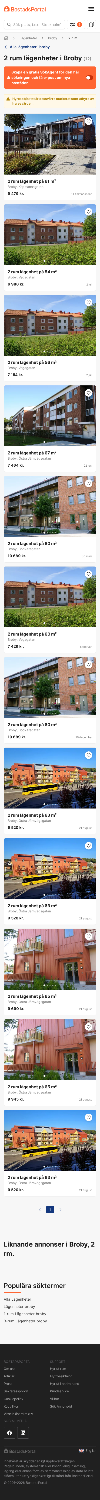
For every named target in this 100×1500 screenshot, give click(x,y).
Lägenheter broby (19, 1306)
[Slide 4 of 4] (54, 170)
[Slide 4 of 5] (52, 261)
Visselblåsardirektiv (18, 1414)
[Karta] (91, 24)
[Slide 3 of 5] (50, 261)
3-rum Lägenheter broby (25, 1321)
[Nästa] (60, 1209)
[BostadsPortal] (25, 8)
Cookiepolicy (13, 1399)
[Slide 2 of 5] (47, 261)
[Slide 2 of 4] (48, 170)
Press (8, 1384)
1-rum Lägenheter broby (25, 1313)
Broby (52, 38)
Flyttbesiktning (61, 1376)
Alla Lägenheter (17, 1299)
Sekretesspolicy (16, 1391)
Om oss (9, 1369)
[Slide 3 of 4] (51, 170)
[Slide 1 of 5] (44, 261)
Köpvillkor (11, 1406)
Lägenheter (28, 38)
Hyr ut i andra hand (64, 1384)
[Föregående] (39, 1209)
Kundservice (59, 1391)
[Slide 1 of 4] (45, 170)
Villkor (54, 1399)
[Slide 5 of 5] (55, 261)
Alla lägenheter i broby (30, 46)
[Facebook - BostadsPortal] (9, 1433)
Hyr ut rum (58, 1369)
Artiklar (9, 1376)
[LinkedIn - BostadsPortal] (23, 1433)
